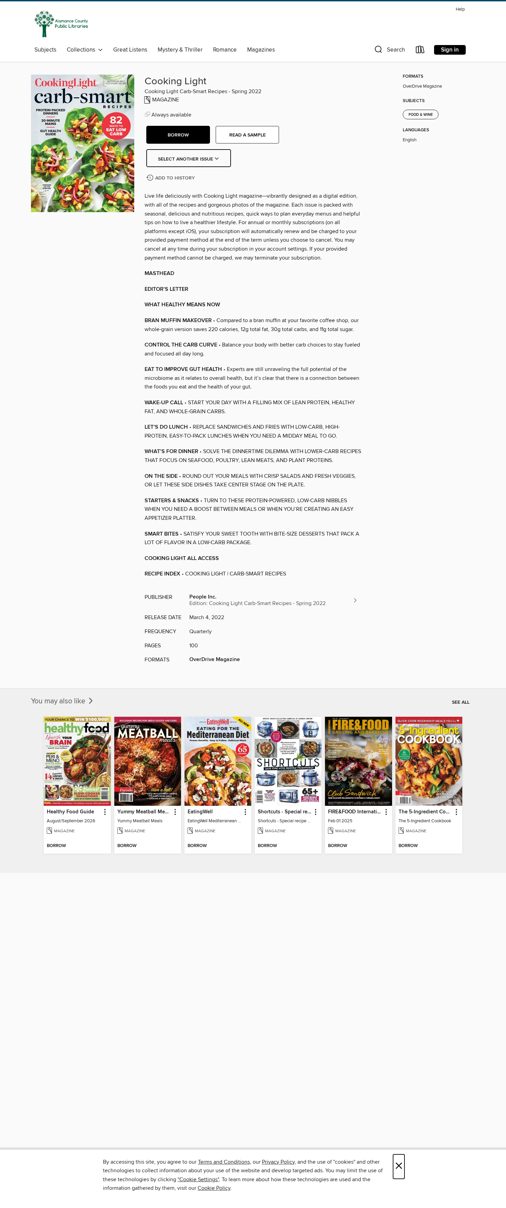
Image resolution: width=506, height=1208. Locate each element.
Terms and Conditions (224, 1161)
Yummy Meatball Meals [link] (144, 812)
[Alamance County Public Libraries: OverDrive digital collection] (61, 24)
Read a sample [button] (247, 135)
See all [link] (461, 702)
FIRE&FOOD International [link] (355, 812)
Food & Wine (421, 114)
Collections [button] (82, 50)
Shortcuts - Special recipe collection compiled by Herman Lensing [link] (285, 812)
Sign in (450, 50)
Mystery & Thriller (180, 50)
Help (460, 9)
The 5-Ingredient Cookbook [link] (426, 812)
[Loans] (420, 51)
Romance (225, 50)
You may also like (59, 701)
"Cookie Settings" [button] (198, 1179)
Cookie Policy (214, 1188)
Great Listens (130, 50)
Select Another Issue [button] (186, 159)
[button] (389, 51)
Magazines (261, 50)
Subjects (45, 50)
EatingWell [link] (200, 812)
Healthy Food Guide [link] (70, 812)
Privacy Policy (278, 1161)
